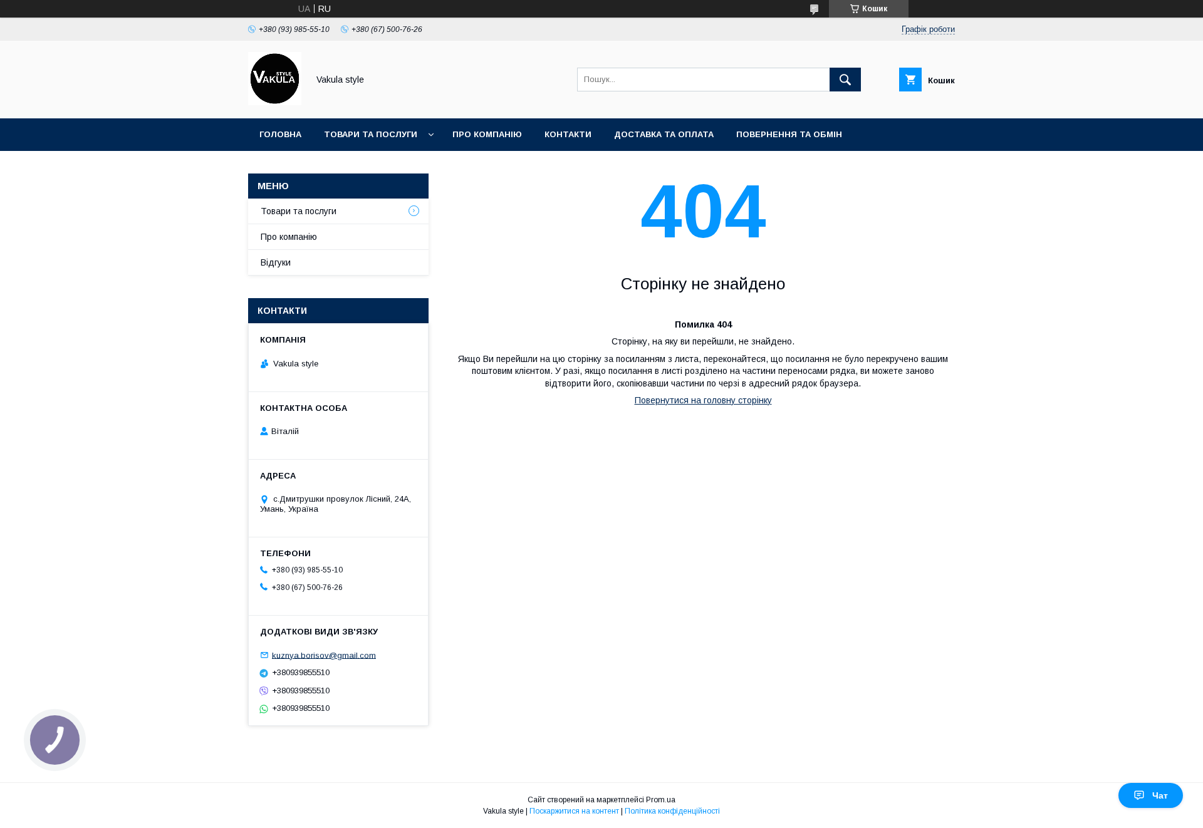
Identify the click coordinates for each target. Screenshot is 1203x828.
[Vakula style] (274, 102)
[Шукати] (845, 79)
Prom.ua (660, 799)
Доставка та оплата (664, 134)
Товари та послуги (370, 134)
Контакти (567, 134)
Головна (280, 134)
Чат (1160, 795)
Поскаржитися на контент (574, 811)
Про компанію (487, 134)
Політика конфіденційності (672, 811)
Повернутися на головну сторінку (703, 400)
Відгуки (276, 262)
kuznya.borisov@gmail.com (324, 655)
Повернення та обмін (789, 134)
